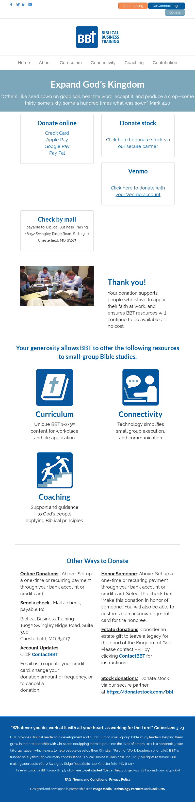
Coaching (134, 62)
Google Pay (57, 146)
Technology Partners (128, 789)
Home (24, 62)
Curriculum (71, 62)
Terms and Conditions (90, 779)
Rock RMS (157, 789)
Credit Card (57, 133)
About (45, 62)
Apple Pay (57, 139)
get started (93, 770)
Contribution (165, 62)
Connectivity (103, 62)
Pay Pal (57, 153)
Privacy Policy (120, 779)
